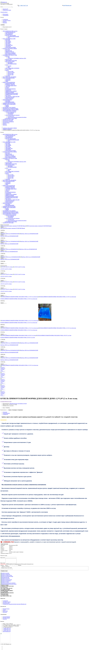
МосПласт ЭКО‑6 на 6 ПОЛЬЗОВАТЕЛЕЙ (9, 236)
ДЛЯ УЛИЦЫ (8, 41)
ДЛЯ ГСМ (7, 86)
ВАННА (7, 105)
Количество (2, 409)
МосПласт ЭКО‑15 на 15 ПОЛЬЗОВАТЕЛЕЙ (9, 259)
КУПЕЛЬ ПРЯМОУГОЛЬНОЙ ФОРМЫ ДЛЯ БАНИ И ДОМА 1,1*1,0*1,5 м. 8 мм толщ (18, 298)
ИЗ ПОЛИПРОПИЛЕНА (10, 88)
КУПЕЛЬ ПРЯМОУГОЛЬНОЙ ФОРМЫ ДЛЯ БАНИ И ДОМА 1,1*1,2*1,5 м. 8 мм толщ (18, 330)
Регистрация (5, 14)
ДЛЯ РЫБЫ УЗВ (8, 45)
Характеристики (6, 413)
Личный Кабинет (6, 616)
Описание (5, 412)
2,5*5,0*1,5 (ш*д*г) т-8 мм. (6, 268)
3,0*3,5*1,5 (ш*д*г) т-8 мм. (6, 283)
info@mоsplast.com (7, 631)
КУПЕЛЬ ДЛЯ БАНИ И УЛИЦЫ (10, 48)
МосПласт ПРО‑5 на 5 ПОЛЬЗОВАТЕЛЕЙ (9, 344)
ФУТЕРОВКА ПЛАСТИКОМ (9, 107)
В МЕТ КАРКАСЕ (9, 98)
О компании (5, 19)
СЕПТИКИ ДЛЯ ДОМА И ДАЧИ (10, 55)
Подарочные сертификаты (8, 121)
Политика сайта (6, 602)
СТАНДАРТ (8, 79)
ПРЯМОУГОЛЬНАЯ (9, 51)
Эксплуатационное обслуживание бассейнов (17, 117)
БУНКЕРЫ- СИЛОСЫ (10, 84)
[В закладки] (4, 227)
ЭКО (9, 57)
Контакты (5, 22)
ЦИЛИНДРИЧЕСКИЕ (10, 83)
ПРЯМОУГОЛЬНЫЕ (9, 92)
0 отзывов (2, 401)
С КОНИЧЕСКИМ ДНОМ (10, 85)
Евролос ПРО (10, 73)
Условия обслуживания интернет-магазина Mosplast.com (14, 604)
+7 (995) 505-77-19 (6, 629)
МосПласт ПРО (8, 59)
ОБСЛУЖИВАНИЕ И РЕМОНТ (9, 110)
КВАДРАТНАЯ (8, 50)
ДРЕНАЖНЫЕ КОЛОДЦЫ (11, 60)
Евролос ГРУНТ (11, 72)
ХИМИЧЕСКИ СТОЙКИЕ (11, 91)
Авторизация (5, 15)
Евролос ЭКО (11, 74)
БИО (9, 67)
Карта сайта (5, 610)
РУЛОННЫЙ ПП (9, 34)
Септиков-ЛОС (11, 116)
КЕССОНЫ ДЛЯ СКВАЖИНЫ (9, 76)
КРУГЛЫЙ (7, 39)
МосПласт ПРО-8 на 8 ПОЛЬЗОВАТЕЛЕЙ (9, 352)
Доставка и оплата (7, 20)
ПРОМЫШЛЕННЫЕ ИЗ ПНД (11, 93)
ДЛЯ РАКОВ (8, 46)
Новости (4, 21)
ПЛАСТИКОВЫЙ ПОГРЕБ (9, 77)
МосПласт (7, 56)
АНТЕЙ (9, 65)
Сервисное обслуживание (10, 111)
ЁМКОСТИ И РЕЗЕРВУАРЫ (9, 82)
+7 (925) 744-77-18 (6, 630)
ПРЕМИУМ (7, 80)
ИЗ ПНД (7, 87)
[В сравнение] (5, 227)
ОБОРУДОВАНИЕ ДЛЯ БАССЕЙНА (11, 109)
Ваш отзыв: (2, 562)
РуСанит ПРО (8, 69)
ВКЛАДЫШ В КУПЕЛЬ (10, 53)
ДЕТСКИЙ (7, 43)
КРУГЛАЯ (7, 49)
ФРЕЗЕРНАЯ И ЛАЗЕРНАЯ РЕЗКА (10, 108)
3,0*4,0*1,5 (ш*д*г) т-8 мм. (6, 291)
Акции (4, 609)
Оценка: (2, 565)
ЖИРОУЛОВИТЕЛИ (7, 99)
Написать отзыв (8, 401)
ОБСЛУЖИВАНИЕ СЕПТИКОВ (12, 68)
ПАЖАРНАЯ (8, 89)
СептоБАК (7, 75)
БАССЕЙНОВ (11, 112)
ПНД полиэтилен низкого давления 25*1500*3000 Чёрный (12, 228)
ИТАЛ (6, 64)
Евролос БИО (10, 71)
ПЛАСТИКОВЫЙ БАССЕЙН (9, 38)
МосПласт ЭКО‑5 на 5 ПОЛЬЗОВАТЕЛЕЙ (9, 243)
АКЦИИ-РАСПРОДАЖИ (8, 119)
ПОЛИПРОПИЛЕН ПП (10, 32)
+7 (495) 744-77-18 (6, 628)
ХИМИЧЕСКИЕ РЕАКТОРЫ (11, 94)
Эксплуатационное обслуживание (12, 115)
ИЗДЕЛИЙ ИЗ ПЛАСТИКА (11, 118)
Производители (6, 122)
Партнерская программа (8, 120)
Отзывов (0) (5, 414)
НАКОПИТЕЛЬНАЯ (9, 97)
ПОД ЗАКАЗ (8, 95)
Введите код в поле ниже (6, 567)
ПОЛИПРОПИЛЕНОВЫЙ (13, 36)
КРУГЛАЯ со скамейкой (10, 52)
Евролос (7, 70)
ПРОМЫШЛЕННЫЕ (12, 63)
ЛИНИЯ (7, 106)
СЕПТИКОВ (10, 114)
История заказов (6, 617)
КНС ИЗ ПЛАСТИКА (10, 61)
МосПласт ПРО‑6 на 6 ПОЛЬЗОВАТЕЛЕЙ (9, 359)
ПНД (9, 37)
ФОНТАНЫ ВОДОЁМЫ (10, 47)
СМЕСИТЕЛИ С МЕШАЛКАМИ (12, 96)
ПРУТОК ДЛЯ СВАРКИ (10, 35)
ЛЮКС (6, 81)
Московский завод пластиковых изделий (18, 403)
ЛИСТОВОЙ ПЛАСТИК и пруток (10, 31)
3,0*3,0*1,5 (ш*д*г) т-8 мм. (6, 276)
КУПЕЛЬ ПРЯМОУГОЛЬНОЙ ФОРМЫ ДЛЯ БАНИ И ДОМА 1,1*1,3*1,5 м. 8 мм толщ (18, 322)
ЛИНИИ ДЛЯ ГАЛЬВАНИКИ (9, 104)
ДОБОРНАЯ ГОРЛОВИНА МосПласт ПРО (17, 58)
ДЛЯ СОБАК (8, 44)
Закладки (5, 618)
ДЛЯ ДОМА (8, 40)
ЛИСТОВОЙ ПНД (9, 33)
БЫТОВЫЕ (10, 62)
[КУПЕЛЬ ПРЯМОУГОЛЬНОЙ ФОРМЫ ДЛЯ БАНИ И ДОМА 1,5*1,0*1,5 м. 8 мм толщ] (19, 365)
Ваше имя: (2, 557)
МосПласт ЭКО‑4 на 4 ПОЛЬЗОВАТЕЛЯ (9, 251)
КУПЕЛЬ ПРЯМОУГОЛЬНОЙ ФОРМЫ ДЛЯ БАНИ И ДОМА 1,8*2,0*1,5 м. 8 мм (17, 337)
